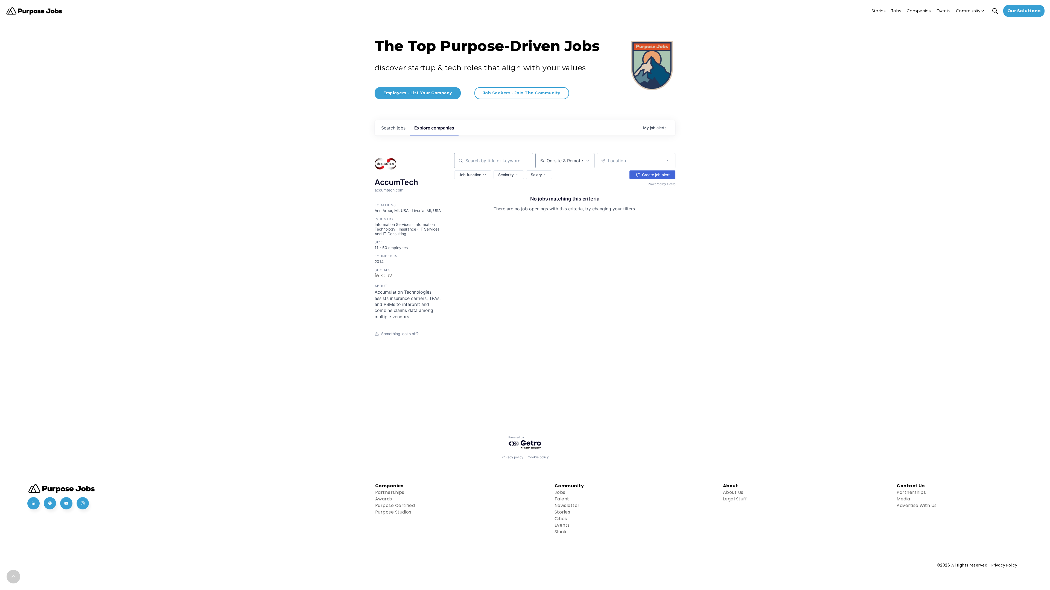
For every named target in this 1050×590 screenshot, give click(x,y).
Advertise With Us (917, 505)
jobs (393, 128)
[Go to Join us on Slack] (50, 503)
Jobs (560, 492)
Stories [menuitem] (878, 10)
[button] (472, 174)
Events (562, 525)
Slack (561, 532)
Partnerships (389, 492)
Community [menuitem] (968, 10)
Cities (561, 518)
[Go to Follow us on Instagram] (83, 503)
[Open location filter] (668, 161)
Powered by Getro (661, 184)
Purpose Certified (395, 505)
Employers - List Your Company (417, 92)
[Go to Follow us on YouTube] (66, 503)
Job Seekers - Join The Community (521, 92)
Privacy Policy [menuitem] (1004, 565)
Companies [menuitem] (919, 10)
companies (434, 128)
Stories (562, 512)
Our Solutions (1024, 11)
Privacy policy (512, 457)
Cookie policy (538, 457)
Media (903, 499)
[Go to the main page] (34, 11)
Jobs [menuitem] (896, 10)
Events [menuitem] (943, 10)
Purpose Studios (393, 512)
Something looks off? (400, 333)
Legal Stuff (735, 499)
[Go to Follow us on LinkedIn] (33, 503)
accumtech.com (389, 190)
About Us (733, 492)
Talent (562, 499)
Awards (383, 499)
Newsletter (567, 505)
